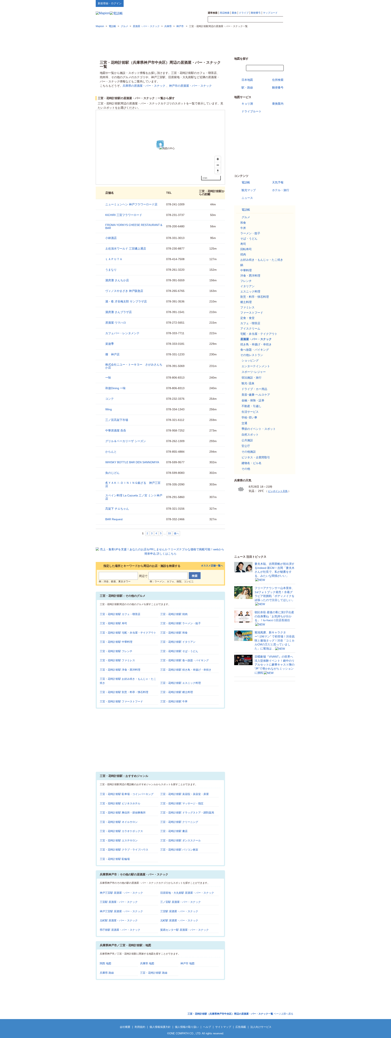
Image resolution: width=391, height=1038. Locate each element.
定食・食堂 (247, 318)
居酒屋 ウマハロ (115, 322)
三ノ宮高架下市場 (116, 420)
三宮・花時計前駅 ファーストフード (121, 701)
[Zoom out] (218, 165)
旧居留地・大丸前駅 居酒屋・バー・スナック (187, 892)
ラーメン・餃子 (250, 233)
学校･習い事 (249, 417)
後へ (176, 533)
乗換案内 (277, 103)
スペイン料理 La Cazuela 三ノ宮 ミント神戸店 (133, 497)
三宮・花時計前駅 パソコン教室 (179, 849)
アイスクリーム (250, 328)
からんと (111, 451)
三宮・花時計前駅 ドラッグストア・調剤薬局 (187, 812)
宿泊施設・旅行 (251, 377)
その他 (246, 468)
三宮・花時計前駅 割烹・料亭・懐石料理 (124, 692)
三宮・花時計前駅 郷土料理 (176, 692)
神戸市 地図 (187, 963)
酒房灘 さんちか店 (117, 280)
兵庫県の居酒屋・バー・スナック (144, 85)
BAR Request (114, 519)
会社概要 (125, 1026)
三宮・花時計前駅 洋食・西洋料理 (120, 669)
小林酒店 (111, 238)
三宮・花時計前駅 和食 (174, 632)
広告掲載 (240, 1026)
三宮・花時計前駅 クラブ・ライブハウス (124, 849)
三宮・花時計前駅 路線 (153, 972)
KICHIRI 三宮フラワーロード (123, 215)
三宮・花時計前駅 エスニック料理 (180, 682)
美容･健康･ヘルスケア (256, 394)
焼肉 (243, 254)
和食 (243, 222)
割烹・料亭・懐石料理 (254, 296)
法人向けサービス (260, 1026)
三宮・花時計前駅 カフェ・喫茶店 (120, 614)
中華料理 (246, 270)
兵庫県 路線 (107, 972)
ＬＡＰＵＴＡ (113, 259)
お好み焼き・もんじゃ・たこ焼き (261, 259)
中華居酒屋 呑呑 (115, 430)
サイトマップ (288, 3)
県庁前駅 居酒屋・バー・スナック (120, 929)
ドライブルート (251, 111)
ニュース (247, 197)
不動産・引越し (251, 406)
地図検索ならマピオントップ (255, 3)
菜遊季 (109, 343)
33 (169, 533)
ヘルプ (275, 3)
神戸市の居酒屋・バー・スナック (190, 85)
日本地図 (247, 79)
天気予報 (277, 182)
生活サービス (250, 411)
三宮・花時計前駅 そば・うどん (179, 651)
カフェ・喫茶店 (250, 323)
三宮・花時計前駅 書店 (174, 831)
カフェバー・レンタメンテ (122, 333)
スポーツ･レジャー (254, 371)
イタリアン (247, 286)
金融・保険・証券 (253, 400)
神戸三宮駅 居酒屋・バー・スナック (121, 892)
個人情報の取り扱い (187, 1026)
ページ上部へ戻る (240, 1013)
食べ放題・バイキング (254, 349)
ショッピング (250, 360)
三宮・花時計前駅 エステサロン (119, 840)
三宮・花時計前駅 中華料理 (116, 641)
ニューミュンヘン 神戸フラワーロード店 (131, 204)
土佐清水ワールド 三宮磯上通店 (125, 248)
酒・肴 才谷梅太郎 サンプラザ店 (126, 301)
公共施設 (247, 440)
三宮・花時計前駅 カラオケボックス (121, 831)
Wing (108, 409)
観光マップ (249, 190)
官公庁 (246, 446)
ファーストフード (251, 312)
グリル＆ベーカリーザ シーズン (125, 441)
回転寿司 (246, 249)
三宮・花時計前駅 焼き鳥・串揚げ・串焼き (185, 669)
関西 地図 (105, 963)
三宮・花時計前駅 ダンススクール (180, 840)
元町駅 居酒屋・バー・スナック (119, 920)
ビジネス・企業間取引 (256, 457)
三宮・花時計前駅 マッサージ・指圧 (181, 803)
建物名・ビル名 (251, 463)
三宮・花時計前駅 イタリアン (178, 641)
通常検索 (212, 12)
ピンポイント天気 (278, 491)
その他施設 (249, 451)
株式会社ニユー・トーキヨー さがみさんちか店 (133, 366)
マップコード (270, 12)
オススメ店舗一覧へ (212, 565)
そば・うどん (248, 238)
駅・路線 (247, 87)
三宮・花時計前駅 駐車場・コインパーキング (127, 794)
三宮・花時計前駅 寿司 (113, 623)
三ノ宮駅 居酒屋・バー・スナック (180, 901)
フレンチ (246, 280)
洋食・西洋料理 (250, 275)
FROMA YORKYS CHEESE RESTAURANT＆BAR (134, 226)
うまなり (111, 269)
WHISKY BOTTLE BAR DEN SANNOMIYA (132, 462)
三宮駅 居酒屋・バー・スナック (119, 901)
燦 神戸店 (112, 354)
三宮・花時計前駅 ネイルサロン (119, 821)
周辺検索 (225, 12)
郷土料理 (246, 302)
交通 (244, 423)
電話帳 (246, 182)
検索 (289, 19)
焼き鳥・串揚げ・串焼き (256, 344)
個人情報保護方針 (160, 1026)
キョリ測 (247, 103)
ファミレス (247, 307)
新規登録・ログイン (110, 3)
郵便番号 (256, 12)
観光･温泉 (248, 383)
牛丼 (243, 228)
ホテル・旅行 (280, 190)
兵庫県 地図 (147, 963)
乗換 (234, 12)
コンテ (109, 398)
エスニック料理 (250, 291)
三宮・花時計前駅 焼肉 (174, 614)
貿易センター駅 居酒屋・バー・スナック (184, 929)
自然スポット (250, 434)
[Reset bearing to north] (218, 171)
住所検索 (277, 79)
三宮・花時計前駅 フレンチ (116, 651)
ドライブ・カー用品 (254, 389)
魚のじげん (112, 472)
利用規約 (140, 1026)
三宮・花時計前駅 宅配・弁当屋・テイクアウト (128, 632)
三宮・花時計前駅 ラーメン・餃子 (180, 623)
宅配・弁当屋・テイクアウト (258, 333)
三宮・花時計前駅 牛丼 (174, 701)
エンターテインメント (256, 366)
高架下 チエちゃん (117, 508)
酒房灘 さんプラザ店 (118, 312)
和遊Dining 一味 (115, 388)
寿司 (243, 243)
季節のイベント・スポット (259, 428)
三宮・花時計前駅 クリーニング (179, 821)
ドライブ (244, 12)
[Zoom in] (218, 159)
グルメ (246, 217)
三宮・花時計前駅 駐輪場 (115, 859)
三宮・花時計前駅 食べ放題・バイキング (184, 660)
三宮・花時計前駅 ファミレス (117, 660)
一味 (108, 377)
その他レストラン (251, 355)
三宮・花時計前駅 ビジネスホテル (120, 803)
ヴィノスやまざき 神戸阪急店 (124, 290)
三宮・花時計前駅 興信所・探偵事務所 (123, 812)
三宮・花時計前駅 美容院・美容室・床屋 (184, 794)
